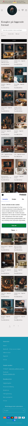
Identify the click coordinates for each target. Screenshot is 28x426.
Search (5, 345)
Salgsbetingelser (7, 383)
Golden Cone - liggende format (19, 61)
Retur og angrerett (7, 397)
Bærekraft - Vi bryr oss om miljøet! (12, 349)
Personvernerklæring (8, 386)
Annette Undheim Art (9, 374)
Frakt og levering (7, 393)
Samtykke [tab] (5, 199)
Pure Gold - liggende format (6, 270)
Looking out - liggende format (19, 317)
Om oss (5, 359)
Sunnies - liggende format (18, 131)
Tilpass (13, 230)
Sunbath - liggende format (18, 177)
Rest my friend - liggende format (18, 247)
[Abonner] (23, 410)
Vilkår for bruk (6, 352)
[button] (2, 10)
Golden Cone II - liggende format (18, 108)
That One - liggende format (6, 294)
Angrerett (5, 356)
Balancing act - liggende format (7, 247)
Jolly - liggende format (6, 154)
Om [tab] (23, 199)
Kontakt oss (6, 390)
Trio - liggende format (19, 154)
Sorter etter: (11, 34)
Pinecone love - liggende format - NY (6, 177)
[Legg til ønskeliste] (11, 45)
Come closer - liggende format (6, 108)
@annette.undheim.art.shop (16, 369)
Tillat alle (14, 225)
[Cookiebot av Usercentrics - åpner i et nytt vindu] (19, 195)
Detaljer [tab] (14, 199)
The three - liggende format (6, 131)
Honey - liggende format (18, 270)
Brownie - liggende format (5, 317)
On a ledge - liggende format (19, 85)
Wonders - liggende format (5, 85)
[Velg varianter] (12, 57)
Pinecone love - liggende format (5, 61)
